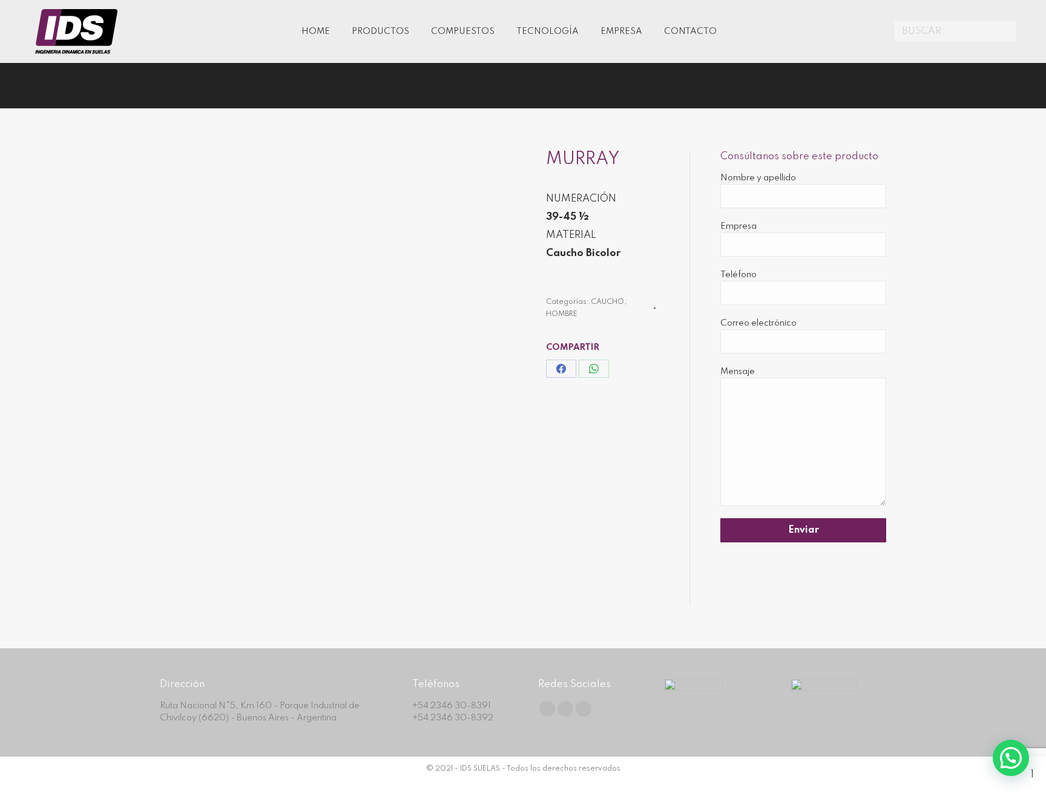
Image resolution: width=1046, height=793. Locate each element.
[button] (1011, 758)
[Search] (1004, 31)
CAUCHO (607, 302)
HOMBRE (561, 314)
